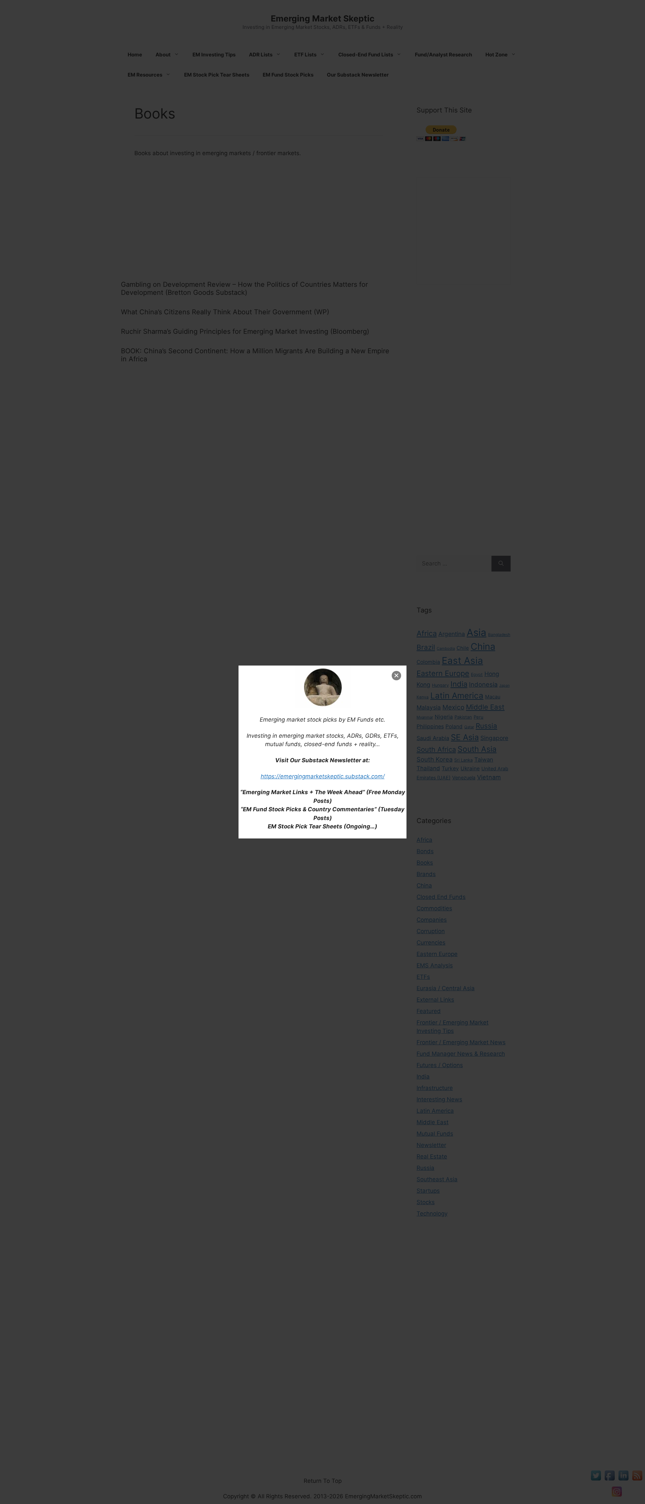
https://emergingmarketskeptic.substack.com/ (323, 776)
